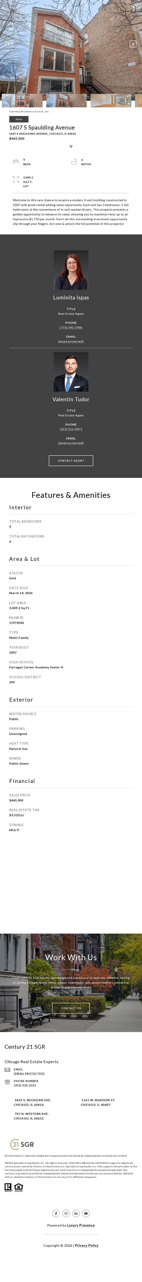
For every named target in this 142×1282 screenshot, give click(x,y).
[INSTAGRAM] (66, 1213)
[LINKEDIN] (76, 1213)
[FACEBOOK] (56, 1213)
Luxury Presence (81, 1225)
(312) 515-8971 (71, 429)
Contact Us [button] (71, 1008)
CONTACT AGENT (71, 460)
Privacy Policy (87, 1245)
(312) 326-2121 (25, 1085)
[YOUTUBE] (86, 1213)
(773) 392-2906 (71, 327)
